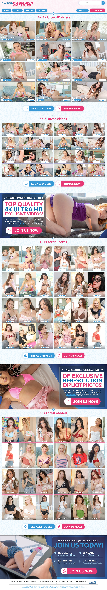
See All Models (41, 526)
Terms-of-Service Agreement (47, 586)
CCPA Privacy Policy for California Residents (77, 587)
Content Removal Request (27, 587)
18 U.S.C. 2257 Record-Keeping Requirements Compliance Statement (50, 587)
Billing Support (68, 586)
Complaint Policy (36, 586)
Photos (29, 10)
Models (41, 10)
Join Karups (22, 223)
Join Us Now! (72, 108)
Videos (17, 10)
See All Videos (41, 108)
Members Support (60, 586)
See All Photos (41, 355)
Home (6, 10)
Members (82, 10)
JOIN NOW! (97, 10)
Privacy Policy (28, 586)
